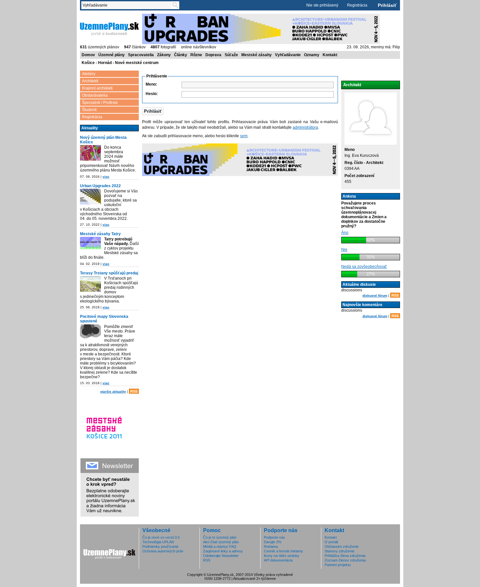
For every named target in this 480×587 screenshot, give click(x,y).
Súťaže (231, 55)
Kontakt (330, 55)
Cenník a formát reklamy (283, 551)
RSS (133, 391)
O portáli (331, 542)
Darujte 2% (272, 542)
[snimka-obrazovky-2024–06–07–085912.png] (90, 153)
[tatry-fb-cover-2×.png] (90, 243)
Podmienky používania (160, 546)
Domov (88, 55)
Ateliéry (88, 74)
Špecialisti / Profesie (100, 102)
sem (244, 136)
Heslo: (152, 93)
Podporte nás (274, 537)
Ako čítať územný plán (221, 542)
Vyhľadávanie (288, 55)
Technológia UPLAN (158, 542)
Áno (344, 232)
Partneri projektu (338, 565)
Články (180, 55)
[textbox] (127, 5)
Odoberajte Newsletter (221, 556)
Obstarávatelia (95, 95)
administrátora (305, 127)
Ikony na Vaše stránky (281, 556)
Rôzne (196, 55)
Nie (344, 249)
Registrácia (357, 5)
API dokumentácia (278, 560)
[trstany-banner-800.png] (90, 284)
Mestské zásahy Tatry (100, 234)
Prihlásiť (387, 5)
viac (106, 176)
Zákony (164, 55)
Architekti (90, 81)
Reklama (271, 546)
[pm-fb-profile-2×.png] (90, 332)
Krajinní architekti (97, 88)
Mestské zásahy (256, 55)
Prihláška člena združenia (345, 556)
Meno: (151, 84)
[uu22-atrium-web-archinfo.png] (90, 197)
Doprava (213, 55)
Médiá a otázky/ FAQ (219, 546)
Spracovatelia (141, 55)
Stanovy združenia (339, 551)
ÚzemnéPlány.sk (95, 16)
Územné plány (111, 55)
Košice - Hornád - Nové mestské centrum (120, 62)
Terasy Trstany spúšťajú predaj (109, 273)
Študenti (89, 109)
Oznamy (311, 55)
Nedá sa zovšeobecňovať (364, 266)
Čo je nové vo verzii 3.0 (161, 537)
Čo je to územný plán (219, 537)
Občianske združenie (342, 546)
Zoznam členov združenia (345, 560)
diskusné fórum (374, 295)
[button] (153, 111)
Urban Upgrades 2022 (100, 186)
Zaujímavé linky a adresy (223, 551)
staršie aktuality (113, 391)
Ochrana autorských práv (163, 551)
